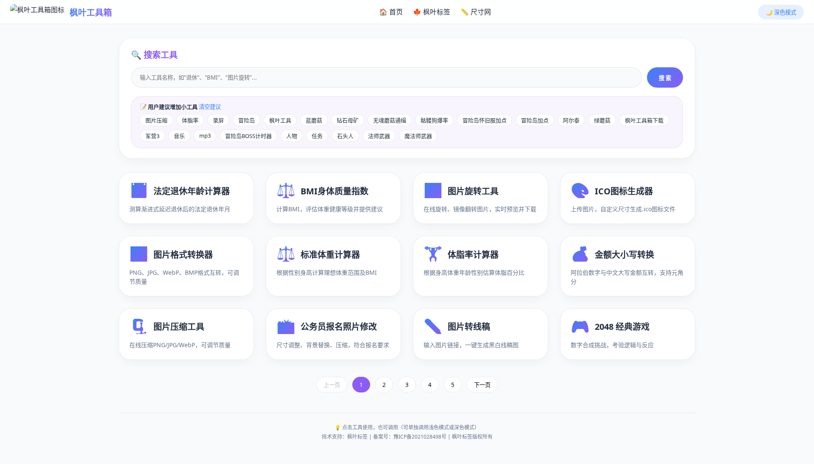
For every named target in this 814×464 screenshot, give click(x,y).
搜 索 (665, 78)
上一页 (331, 385)
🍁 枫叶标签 (431, 12)
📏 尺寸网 (475, 12)
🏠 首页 (391, 12)
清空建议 (210, 106)
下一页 (482, 385)
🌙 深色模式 (781, 12)
